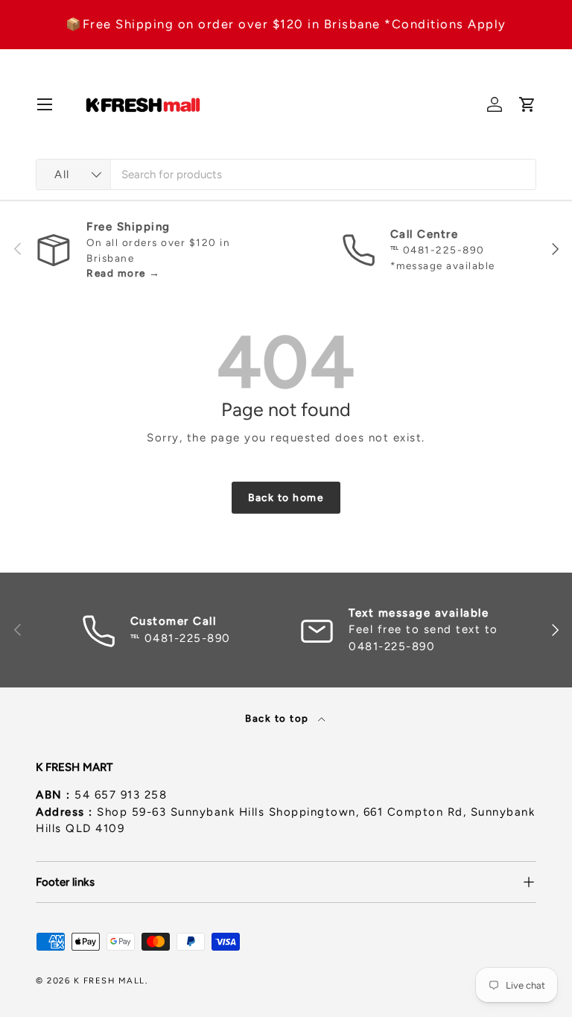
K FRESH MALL (109, 980)
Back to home (286, 497)
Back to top (278, 718)
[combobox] (286, 174)
